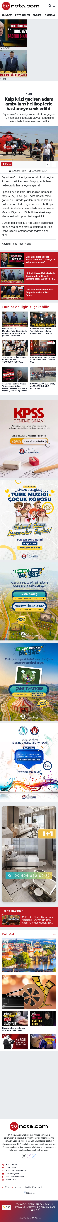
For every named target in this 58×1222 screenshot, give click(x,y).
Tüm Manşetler (12, 1174)
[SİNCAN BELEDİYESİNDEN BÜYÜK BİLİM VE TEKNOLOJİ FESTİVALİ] (15, 347)
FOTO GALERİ (22, 15)
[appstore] (29, 1193)
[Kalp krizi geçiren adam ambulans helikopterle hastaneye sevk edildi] (29, 143)
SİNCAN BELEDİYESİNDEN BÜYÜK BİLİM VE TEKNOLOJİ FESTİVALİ (14, 359)
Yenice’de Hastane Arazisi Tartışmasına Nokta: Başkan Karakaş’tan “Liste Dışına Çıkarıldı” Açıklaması (15, 387)
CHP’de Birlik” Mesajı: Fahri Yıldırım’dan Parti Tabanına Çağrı (43, 359)
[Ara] (50, 6)
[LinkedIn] (34, 1156)
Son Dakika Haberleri (15, 1177)
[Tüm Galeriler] (54, 934)
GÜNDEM (7, 15)
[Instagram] (29, 1156)
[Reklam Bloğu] (29, 438)
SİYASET (37, 15)
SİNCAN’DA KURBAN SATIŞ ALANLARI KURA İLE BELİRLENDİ (42, 386)
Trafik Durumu (12, 1167)
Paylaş (8, 164)
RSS (7, 1207)
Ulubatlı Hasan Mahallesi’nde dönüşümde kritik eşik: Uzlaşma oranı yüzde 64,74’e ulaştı (14, 332)
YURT (29, 94)
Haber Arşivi (11, 1180)
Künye (7, 1187)
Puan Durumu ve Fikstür (16, 1170)
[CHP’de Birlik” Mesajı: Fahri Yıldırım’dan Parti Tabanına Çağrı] (43, 347)
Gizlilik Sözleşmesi (33, 1187)
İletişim (17, 1187)
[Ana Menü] (54, 6)
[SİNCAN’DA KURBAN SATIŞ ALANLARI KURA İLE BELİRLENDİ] (43, 374)
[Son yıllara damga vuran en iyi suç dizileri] (29, 992)
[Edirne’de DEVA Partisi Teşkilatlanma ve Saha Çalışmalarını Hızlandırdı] (43, 319)
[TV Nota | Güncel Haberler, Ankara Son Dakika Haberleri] (21, 6)
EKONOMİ (50, 15)
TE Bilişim (36, 1218)
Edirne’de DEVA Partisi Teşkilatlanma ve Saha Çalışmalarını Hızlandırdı (41, 331)
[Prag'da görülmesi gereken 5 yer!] (29, 955)
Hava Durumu (12, 1164)
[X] (24, 1156)
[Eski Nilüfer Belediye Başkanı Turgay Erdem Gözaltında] (43, 1041)
